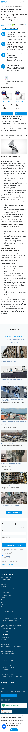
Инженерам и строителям (7, 581)
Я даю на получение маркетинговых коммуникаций (14, 556)
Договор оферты (5, 630)
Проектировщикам (5, 579)
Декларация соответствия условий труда (11, 618)
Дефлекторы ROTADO (6, 639)
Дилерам (3, 586)
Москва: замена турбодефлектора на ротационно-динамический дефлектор (12, 464)
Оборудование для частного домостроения (12, 676)
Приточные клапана (6, 655)
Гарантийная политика (7, 611)
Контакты (3, 609)
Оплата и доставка (5, 606)
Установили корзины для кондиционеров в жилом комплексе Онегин (13, 360)
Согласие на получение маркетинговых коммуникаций (11, 626)
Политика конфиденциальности (9, 620)
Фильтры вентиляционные (8, 648)
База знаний (4, 599)
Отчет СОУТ (4, 616)
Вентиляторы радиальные (7, 653)
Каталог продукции (10, 6)
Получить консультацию (14, 545)
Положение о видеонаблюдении (9, 628)
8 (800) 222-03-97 (8, 682)
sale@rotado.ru (5, 689)
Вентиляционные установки (8, 658)
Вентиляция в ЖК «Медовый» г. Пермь (11, 444)
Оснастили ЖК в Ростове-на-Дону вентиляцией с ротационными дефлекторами (13, 506)
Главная (3, 6)
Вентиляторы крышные (7, 651)
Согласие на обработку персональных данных (12, 623)
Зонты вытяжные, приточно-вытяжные (11, 646)
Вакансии (3, 604)
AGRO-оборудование (6, 637)
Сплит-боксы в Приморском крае (10, 485)
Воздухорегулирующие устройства (9, 641)
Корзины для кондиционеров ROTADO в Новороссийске (12, 400)
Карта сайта (4, 613)
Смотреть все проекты (14, 512)
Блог (2, 602)
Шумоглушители (5, 644)
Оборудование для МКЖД (7, 674)
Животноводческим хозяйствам (9, 588)
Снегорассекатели (5, 669)
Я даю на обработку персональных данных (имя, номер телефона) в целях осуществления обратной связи (14, 551)
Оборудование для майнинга (8, 672)
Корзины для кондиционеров (8, 662)
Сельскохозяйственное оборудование (10, 678)
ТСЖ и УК (3, 584)
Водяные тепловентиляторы (8, 660)
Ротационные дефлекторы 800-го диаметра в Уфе (13, 422)
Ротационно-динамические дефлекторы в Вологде (12, 380)
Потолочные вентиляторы (7, 667)
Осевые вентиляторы (6, 665)
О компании (4, 597)
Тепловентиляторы (6, 577)
